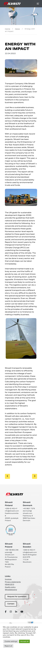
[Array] (6, 611)
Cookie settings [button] (11, 641)
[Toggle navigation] (38, 3)
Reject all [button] (8, 646)
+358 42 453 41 (11, 508)
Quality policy (10, 587)
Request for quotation (16, 596)
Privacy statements (13, 582)
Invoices (8, 579)
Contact (10, 604)
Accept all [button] (24, 641)
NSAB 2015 (9, 584)
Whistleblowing (11, 590)
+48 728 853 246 (11, 550)
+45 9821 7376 (29, 508)
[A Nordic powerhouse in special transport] (12, 3)
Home (7, 29)
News (17, 29)
